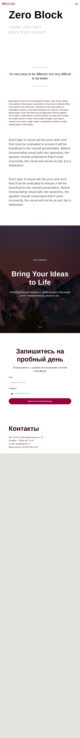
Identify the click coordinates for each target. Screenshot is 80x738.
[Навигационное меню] (76, 4)
